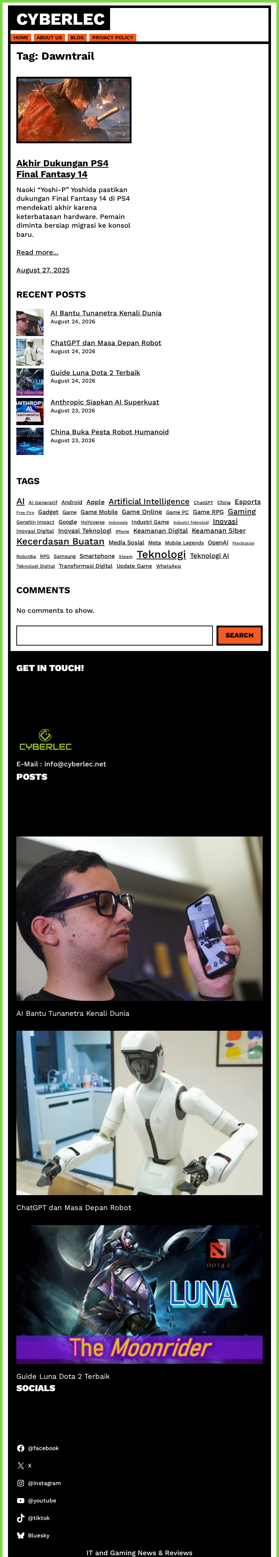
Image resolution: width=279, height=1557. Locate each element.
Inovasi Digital (35, 531)
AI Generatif (43, 502)
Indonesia (118, 522)
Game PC (177, 512)
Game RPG (208, 511)
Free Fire (25, 512)
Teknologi (161, 554)
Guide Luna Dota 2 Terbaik (95, 372)
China (224, 502)
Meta (154, 542)
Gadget (48, 511)
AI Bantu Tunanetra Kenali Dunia (106, 313)
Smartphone (97, 555)
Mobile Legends (184, 543)
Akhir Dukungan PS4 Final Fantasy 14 (62, 168)
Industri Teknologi (191, 522)
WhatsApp (168, 566)
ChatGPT (203, 502)
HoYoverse (93, 522)
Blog (77, 37)
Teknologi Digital (35, 566)
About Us (49, 37)
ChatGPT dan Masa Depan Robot (105, 343)
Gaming (242, 511)
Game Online (142, 511)
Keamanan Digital (160, 530)
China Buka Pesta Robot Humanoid (109, 432)
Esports (248, 502)
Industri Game (150, 522)
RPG (45, 556)
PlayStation (243, 543)
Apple (95, 502)
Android (71, 502)
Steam (126, 556)
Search (240, 635)
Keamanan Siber (219, 530)
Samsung (65, 556)
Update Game (134, 566)
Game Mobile (99, 511)
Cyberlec (60, 19)
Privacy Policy (112, 37)
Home (20, 37)
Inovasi (225, 521)
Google (67, 522)
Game (69, 512)
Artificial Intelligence (149, 501)
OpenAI (218, 542)
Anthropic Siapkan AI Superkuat (104, 402)
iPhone (122, 531)
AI (20, 501)
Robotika (26, 556)
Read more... (37, 252)
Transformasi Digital (86, 566)
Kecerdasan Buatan (60, 541)
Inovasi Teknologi (85, 530)
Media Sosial (126, 542)
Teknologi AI (209, 555)
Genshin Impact (35, 522)
